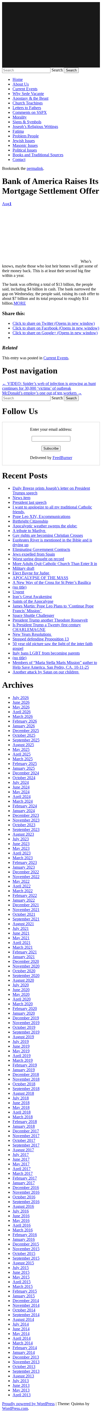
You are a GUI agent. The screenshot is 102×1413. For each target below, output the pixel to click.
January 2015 (24, 1296)
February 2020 (25, 1008)
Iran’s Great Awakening (32, 596)
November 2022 (26, 876)
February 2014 (25, 1347)
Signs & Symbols (27, 122)
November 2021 (26, 909)
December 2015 (26, 1244)
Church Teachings (28, 103)
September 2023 (26, 829)
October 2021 (24, 914)
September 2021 (26, 919)
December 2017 (26, 1131)
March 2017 (23, 1173)
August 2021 (23, 923)
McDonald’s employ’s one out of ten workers (42, 393)
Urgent (18, 592)
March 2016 (23, 1230)
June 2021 (21, 933)
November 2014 (26, 1305)
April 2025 (22, 754)
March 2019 (23, 1060)
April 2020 (22, 999)
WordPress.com (15, 1408)
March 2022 (23, 891)
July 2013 (21, 1380)
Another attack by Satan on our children (46, 672)
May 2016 (21, 1220)
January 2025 (24, 768)
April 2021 (22, 942)
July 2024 (21, 782)
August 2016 (23, 1206)
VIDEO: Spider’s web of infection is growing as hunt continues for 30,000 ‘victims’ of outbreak (49, 385)
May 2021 (21, 938)
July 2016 (21, 1211)
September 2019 (26, 1032)
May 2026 (21, 707)
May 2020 (21, 994)
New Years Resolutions (32, 634)
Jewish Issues (24, 140)
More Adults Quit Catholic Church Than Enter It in (55, 563)
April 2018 (22, 1112)
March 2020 (23, 1004)
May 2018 (21, 1107)
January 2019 (24, 1070)
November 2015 (26, 1249)
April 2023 (22, 853)
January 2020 (24, 1013)
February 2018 (25, 1121)
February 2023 (25, 862)
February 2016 (25, 1234)
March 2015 (23, 1286)
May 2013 (21, 1390)
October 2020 (24, 971)
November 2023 (26, 820)
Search (57, 70)
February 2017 (25, 1178)
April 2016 (22, 1225)
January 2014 (24, 1352)
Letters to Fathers (27, 107)
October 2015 (24, 1253)
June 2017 (21, 1159)
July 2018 (21, 1098)
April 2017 (22, 1168)
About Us (21, 84)
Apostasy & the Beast (30, 98)
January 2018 (24, 1126)
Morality (20, 117)
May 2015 (21, 1277)
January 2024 (24, 810)
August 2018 (23, 1093)
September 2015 (26, 1258)
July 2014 (21, 1324)
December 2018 (26, 1074)
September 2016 (26, 1201)
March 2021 (23, 947)
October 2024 (24, 777)
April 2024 (22, 796)
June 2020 (21, 989)
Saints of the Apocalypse (33, 601)
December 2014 (26, 1300)
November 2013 (26, 1362)
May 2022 (21, 881)
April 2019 (22, 1055)
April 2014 (22, 1338)
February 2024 (25, 806)
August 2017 (23, 1150)
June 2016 (21, 1216)
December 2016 (26, 1187)
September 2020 (26, 975)
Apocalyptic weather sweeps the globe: (45, 526)
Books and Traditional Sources (38, 155)
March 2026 (23, 716)
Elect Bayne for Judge (31, 573)
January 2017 (24, 1183)
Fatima (18, 131)
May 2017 (21, 1164)
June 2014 (21, 1329)
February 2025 (25, 763)
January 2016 (24, 1239)
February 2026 (25, 721)
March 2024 (23, 801)
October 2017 (24, 1140)
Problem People (26, 136)
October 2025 (24, 735)
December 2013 (26, 1357)
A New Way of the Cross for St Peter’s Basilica (52, 582)
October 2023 (24, 825)
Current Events (25, 89)
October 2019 (24, 1027)
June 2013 (21, 1385)
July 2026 (21, 697)
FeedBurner (62, 457)
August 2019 (23, 1037)
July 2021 (21, 928)
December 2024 (26, 773)
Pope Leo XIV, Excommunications (41, 516)
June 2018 (21, 1103)
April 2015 (22, 1282)
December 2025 (26, 730)
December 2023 (26, 815)
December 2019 (26, 1018)
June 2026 (21, 702)
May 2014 (21, 1333)
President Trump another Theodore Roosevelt (50, 620)
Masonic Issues (25, 145)
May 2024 (21, 792)
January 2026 (24, 726)
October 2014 (24, 1310)
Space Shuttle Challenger (33, 615)
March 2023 (23, 858)
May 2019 (21, 1051)
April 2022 (22, 886)
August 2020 (23, 980)
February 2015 (25, 1291)
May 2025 (21, 749)
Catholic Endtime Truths (51, 35)
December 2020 (26, 961)
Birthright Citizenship (30, 521)
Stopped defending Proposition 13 (41, 639)
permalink (35, 168)
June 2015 (21, 1272)
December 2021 (26, 905)
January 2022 (24, 900)
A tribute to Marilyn (29, 530)
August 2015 (23, 1263)
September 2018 (26, 1088)
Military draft (23, 568)
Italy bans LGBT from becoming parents (46, 653)
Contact (19, 159)
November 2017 (26, 1135)
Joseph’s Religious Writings (35, 126)
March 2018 (23, 1117)
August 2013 (23, 1376)
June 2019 (21, 1046)
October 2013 (24, 1366)
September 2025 (26, 740)
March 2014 (23, 1343)
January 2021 (24, 956)
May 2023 (21, 848)
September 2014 (26, 1315)
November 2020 (26, 966)
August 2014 (23, 1319)
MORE (20, 303)
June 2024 (21, 787)
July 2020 (21, 985)
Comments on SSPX (30, 112)
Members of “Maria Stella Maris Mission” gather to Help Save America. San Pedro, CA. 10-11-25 (55, 664)
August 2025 (23, 744)
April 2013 (22, 1395)
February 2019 (25, 1065)
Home (18, 79)
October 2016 (24, 1197)
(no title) (19, 587)
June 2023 (21, 843)
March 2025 (23, 759)
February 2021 (25, 952)
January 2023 (24, 867)
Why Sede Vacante (28, 93)
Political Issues (25, 150)
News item (21, 497)
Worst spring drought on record (38, 559)
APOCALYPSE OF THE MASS (40, 578)
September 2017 (26, 1145)
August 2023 (23, 834)
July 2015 (21, 1267)
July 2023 (21, 839)
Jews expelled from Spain (34, 554)
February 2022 (25, 895)
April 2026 (22, 712)
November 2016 (26, 1192)
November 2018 (26, 1079)
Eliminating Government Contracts (41, 549)
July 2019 (21, 1041)
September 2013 (26, 1371)
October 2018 (24, 1084)
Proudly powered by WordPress (28, 1403)
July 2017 (21, 1154)
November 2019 (26, 1022)
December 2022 (26, 872)
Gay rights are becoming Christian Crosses (48, 535)
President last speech (30, 502)
